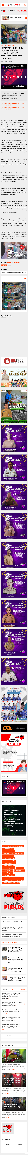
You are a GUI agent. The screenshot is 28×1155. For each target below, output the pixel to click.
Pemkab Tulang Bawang (9, 875)
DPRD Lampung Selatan (9, 851)
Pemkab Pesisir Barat (19, 870)
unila (18, 882)
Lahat (4, 856)
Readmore (13, 1069)
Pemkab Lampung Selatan (9, 860)
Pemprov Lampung (7, 882)
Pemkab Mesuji (19, 868)
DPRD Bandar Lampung (8, 846)
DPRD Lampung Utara (8, 853)
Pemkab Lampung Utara (9, 868)
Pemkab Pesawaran (8, 870)
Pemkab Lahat (10, 856)
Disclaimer (20, 1144)
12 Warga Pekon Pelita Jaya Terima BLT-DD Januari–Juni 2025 (13, 291)
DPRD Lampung (19, 846)
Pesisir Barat (7, 45)
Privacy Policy (8, 1147)
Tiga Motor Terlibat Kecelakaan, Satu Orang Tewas (12, 1107)
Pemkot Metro (20, 880)
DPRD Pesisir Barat (19, 853)
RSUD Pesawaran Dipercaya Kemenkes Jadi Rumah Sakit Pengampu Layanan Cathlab (15, 970)
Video (14, 882)
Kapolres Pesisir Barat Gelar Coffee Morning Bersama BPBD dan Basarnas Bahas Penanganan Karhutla (17, 16)
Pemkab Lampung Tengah (9, 863)
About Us (8, 1144)
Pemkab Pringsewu (7, 873)
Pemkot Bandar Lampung (9, 880)
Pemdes (13, 45)
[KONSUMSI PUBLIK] (13, 5)
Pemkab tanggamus (19, 877)
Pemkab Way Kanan (8, 877)
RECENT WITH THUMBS (9, 942)
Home (2, 45)
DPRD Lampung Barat (8, 848)
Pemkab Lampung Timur (9, 865)
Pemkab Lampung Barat (9, 858)
